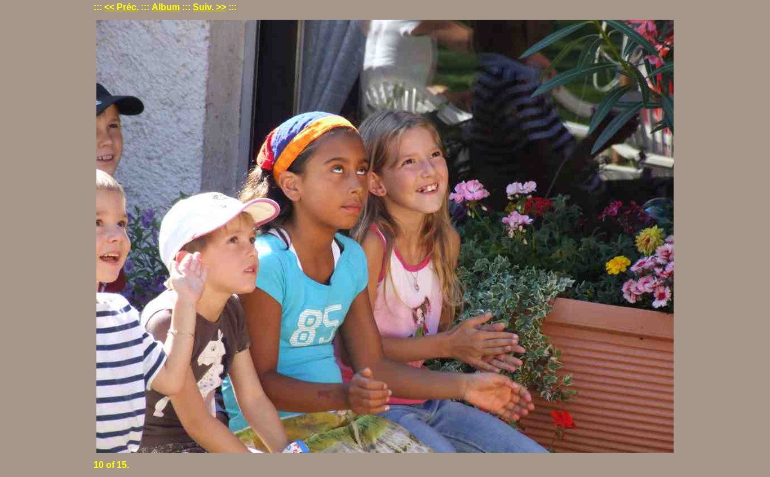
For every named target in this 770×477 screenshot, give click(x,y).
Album (166, 7)
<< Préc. (121, 7)
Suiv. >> (209, 7)
